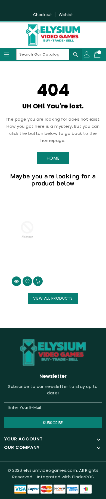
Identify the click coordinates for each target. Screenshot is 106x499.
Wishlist (66, 14)
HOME (53, 158)
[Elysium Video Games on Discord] (58, 6)
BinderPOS (83, 477)
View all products (53, 298)
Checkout (42, 14)
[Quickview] (16, 281)
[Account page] (87, 54)
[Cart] (97, 54)
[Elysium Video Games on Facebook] (48, 6)
